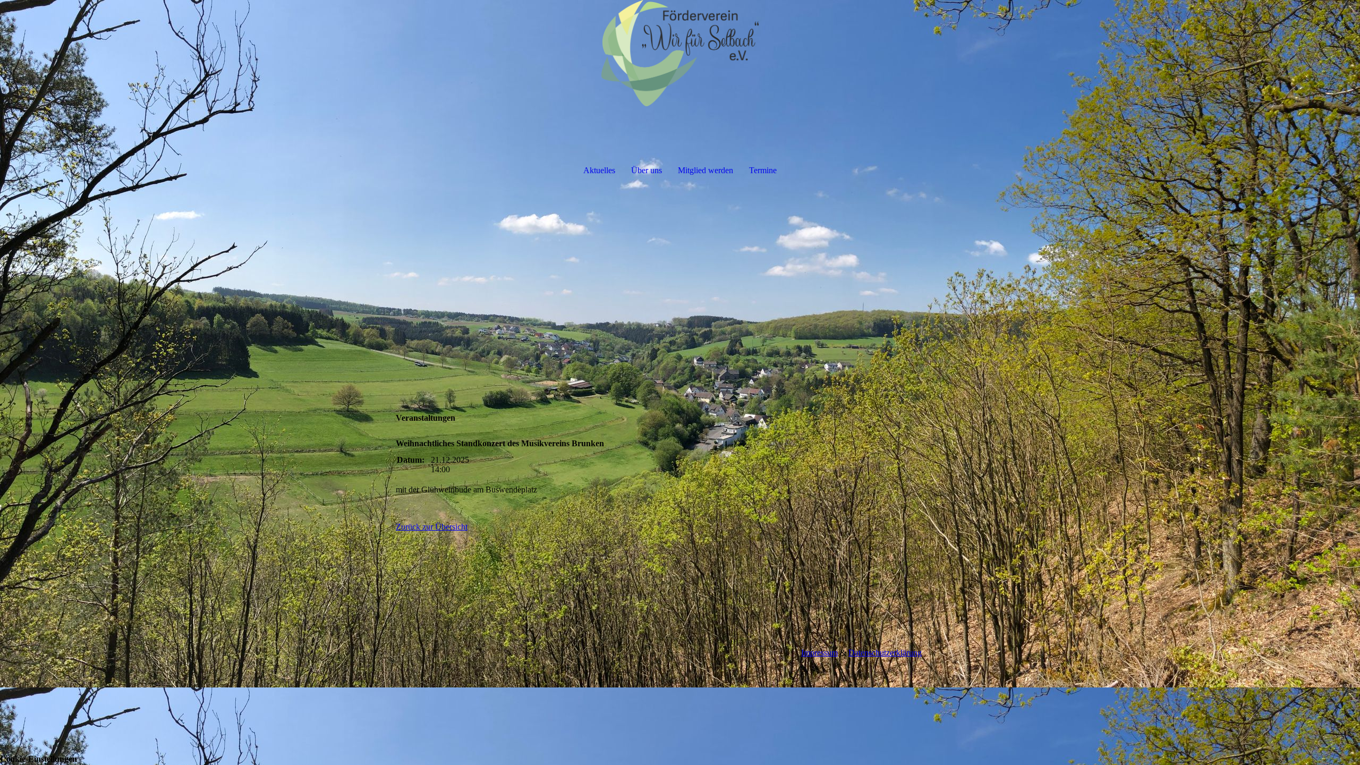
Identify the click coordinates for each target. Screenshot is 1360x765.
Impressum (819, 652)
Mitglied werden (705, 170)
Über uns (646, 170)
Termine (763, 170)
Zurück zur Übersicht (432, 526)
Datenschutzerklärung (885, 652)
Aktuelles (599, 170)
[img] (680, 53)
